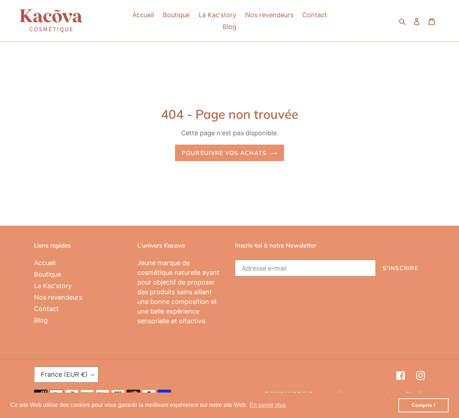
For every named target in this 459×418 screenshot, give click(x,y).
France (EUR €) (64, 374)
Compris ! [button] (423, 405)
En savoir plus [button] (268, 405)
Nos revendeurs (58, 297)
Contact (46, 309)
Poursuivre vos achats (224, 152)
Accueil (45, 263)
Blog (41, 320)
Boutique (47, 274)
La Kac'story (53, 286)
